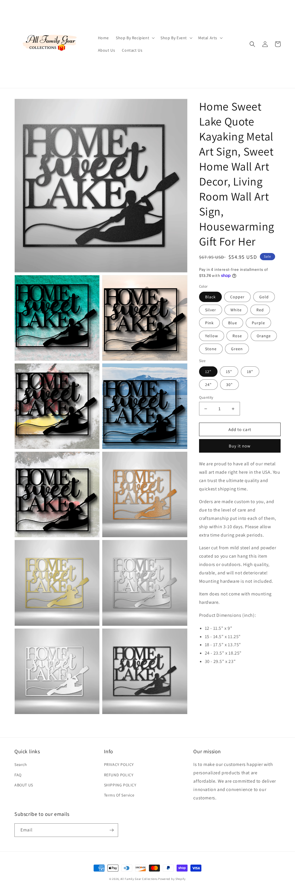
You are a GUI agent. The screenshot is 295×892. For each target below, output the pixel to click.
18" (250, 371)
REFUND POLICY (119, 774)
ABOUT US (23, 785)
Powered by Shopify (172, 879)
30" (229, 384)
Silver (210, 309)
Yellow (211, 335)
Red (260, 309)
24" (208, 384)
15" (229, 371)
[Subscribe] (111, 830)
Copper (237, 296)
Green (237, 348)
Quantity (206, 397)
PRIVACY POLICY (119, 764)
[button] (134, 38)
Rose (237, 335)
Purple (258, 322)
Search (20, 764)
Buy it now (240, 446)
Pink (209, 322)
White (236, 309)
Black (210, 296)
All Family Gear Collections (139, 879)
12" (208, 371)
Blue (232, 322)
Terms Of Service (119, 795)
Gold (264, 296)
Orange (264, 335)
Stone (211, 348)
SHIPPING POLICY (120, 785)
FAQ (18, 774)
